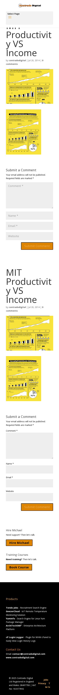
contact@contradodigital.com (28, 653)
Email (9, 477)
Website (10, 491)
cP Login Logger (15, 637)
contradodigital (17, 60)
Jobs (46, 679)
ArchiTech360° (14, 625)
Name (10, 463)
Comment (12, 430)
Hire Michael (19, 543)
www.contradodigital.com (20, 657)
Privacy (42, 683)
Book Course (19, 567)
